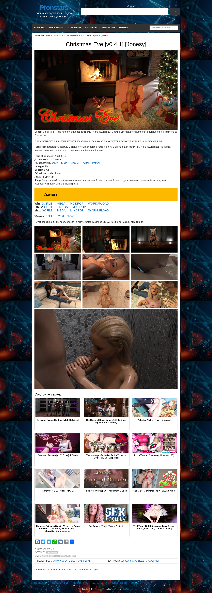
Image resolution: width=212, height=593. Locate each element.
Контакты (123, 28)
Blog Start (126, 589)
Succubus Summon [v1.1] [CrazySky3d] (139, 561)
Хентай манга (91, 28)
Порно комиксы (56, 28)
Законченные (52, 552)
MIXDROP (76, 203)
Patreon (96, 163)
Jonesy (54, 163)
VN (57, 556)
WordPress (115, 589)
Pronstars (54, 7)
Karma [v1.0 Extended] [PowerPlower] (72, 561)
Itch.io (64, 163)
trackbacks (67, 569)
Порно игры (39, 28)
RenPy (52, 556)
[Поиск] (175, 11)
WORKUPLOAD (98, 203)
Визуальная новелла (68, 556)
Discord (75, 163)
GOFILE (47, 203)
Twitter (85, 163)
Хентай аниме (74, 28)
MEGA (61, 203)
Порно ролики (108, 28)
